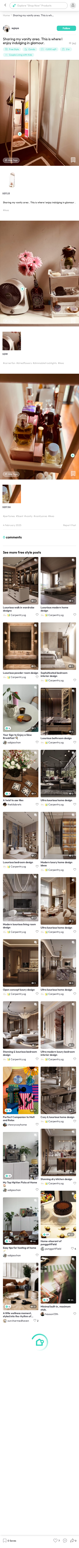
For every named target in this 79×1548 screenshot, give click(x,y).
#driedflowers (24, 363)
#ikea (6, 210)
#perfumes (9, 516)
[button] (5, 5)
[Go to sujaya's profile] (6, 28)
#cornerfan (9, 363)
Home (6, 15)
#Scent (19, 516)
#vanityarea (40, 516)
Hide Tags (12, 160)
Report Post (69, 525)
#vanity (28, 516)
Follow (66, 28)
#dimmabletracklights (45, 363)
